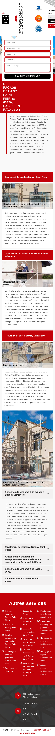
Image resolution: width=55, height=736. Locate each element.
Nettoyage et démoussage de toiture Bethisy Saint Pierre (28, 669)
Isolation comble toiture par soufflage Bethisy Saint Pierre (11, 641)
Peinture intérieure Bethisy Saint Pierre (10, 615)
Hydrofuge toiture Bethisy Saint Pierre (29, 642)
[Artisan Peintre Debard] (5, 13)
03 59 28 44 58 (21, 10)
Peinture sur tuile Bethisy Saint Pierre (45, 614)
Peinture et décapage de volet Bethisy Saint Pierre (28, 654)
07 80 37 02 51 (21, 26)
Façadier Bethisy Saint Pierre (10, 627)
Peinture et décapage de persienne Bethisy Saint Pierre (46, 627)
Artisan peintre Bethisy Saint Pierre (46, 669)
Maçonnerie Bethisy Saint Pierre (28, 621)
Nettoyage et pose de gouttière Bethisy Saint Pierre (10, 658)
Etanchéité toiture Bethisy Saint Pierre (29, 632)
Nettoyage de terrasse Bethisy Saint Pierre (46, 642)
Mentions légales (42, 730)
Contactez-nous (27, 733)
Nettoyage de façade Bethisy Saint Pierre (46, 656)
